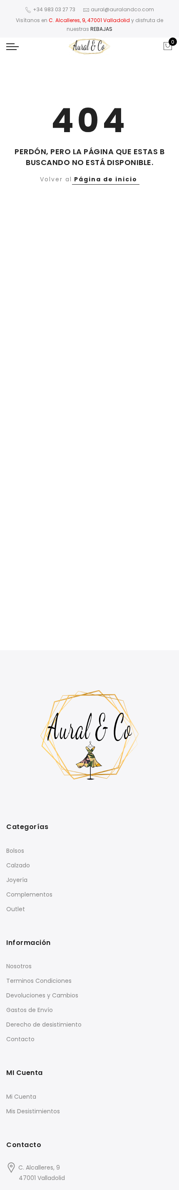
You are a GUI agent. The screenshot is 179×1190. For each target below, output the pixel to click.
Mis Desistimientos (33, 1111)
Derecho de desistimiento (44, 1024)
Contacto (20, 1039)
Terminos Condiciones (39, 981)
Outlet (15, 909)
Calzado (18, 865)
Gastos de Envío (29, 1010)
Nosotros (19, 966)
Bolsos (15, 851)
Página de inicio (105, 179)
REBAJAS (101, 29)
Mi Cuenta (21, 1096)
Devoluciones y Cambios (42, 995)
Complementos (29, 894)
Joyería (16, 880)
